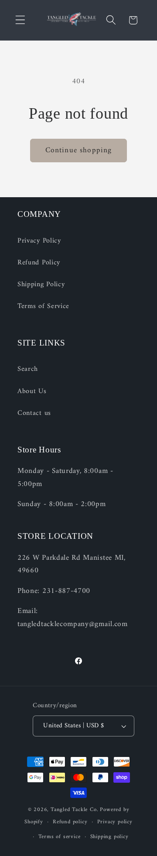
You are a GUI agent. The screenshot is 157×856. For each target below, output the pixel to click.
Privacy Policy (39, 241)
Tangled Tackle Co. (75, 810)
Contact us (34, 413)
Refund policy (70, 822)
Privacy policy (115, 822)
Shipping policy (109, 837)
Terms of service (59, 837)
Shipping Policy (41, 284)
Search (27, 369)
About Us (32, 391)
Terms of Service (43, 306)
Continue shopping (78, 150)
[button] (20, 20)
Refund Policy (38, 263)
